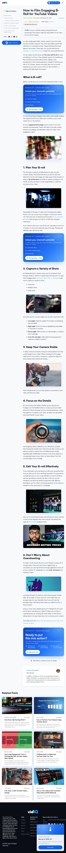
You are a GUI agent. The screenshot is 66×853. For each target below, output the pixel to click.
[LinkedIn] (62, 824)
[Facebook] (54, 824)
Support (23, 823)
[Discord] (52, 824)
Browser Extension (35, 824)
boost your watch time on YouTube (47, 278)
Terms (22, 831)
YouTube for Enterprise (36, 833)
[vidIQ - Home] (4, 3)
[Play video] (43, 536)
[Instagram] (57, 824)
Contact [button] (23, 820)
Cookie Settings (25, 834)
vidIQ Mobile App (34, 827)
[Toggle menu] (62, 2)
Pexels (27, 219)
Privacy (23, 828)
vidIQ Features (34, 822)
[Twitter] (60, 824)
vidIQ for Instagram (35, 836)
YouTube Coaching (35, 830)
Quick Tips (61, 18)
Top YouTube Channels (45, 821)
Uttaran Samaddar (27, 18)
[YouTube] (49, 824)
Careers (23, 825)
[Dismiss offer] (62, 826)
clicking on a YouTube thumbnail (33, 51)
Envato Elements (57, 217)
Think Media (33, 522)
